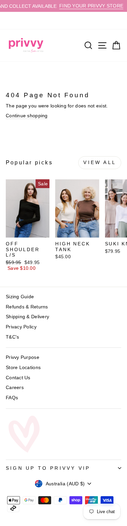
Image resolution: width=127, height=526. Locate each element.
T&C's (12, 337)
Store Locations (23, 367)
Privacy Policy (21, 326)
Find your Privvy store (88, 5)
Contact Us (18, 377)
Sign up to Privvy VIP (48, 468)
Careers (15, 387)
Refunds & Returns (27, 306)
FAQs (12, 397)
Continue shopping (27, 115)
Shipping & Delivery (27, 316)
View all (99, 162)
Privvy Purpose (22, 357)
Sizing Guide (20, 296)
